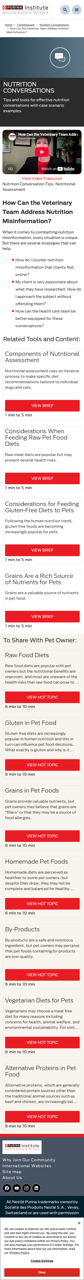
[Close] (79, 1223)
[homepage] (25, 9)
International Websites (26, 1165)
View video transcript (42, 178)
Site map (12, 1171)
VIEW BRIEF (42, 405)
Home (8, 24)
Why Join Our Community (28, 1160)
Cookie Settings (42, 1261)
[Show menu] (77, 10)
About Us (12, 1177)
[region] (42, 1248)
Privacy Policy (19, 1252)
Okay (42, 1272)
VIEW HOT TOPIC (42, 697)
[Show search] (65, 10)
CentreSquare (25, 24)
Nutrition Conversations (54, 24)
